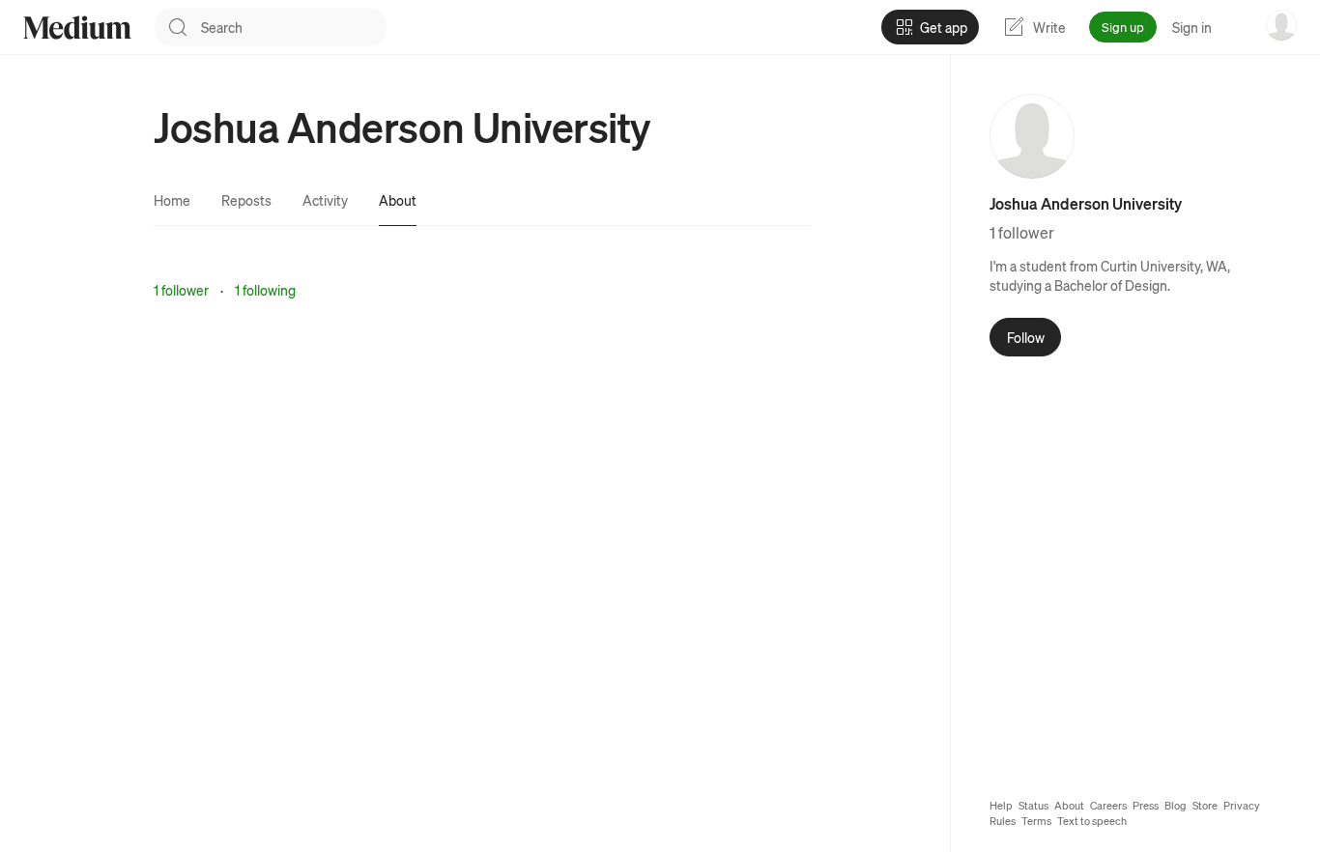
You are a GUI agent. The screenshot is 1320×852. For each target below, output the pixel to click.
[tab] (172, 200)
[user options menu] (1281, 25)
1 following (265, 289)
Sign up (1123, 26)
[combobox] (294, 27)
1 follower (181, 289)
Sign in (1192, 27)
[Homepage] (77, 27)
